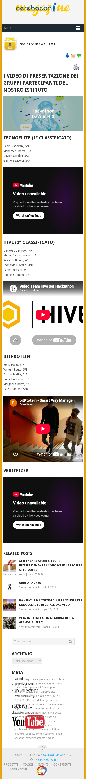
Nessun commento (14, 574)
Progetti (11, 764)
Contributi (62, 764)
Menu (8, 28)
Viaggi (28, 764)
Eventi (43, 764)
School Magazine (56, 755)
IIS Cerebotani (45, 759)
